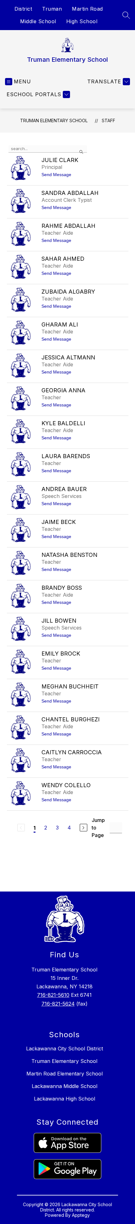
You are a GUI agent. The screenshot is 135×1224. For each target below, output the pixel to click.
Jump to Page (98, 827)
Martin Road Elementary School (64, 1073)
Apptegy (81, 1215)
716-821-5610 (53, 995)
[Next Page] (83, 827)
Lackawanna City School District (64, 1048)
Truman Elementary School (54, 120)
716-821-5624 (58, 1004)
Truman (52, 9)
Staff (108, 120)
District (23, 9)
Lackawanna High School (64, 1099)
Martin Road (87, 9)
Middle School (38, 21)
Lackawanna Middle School (64, 1086)
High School (82, 21)
